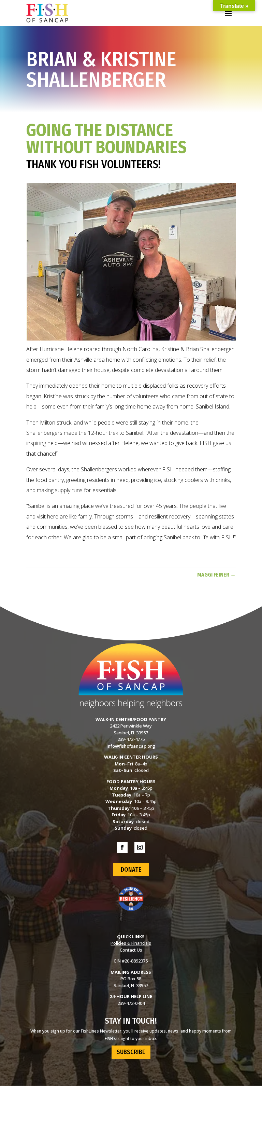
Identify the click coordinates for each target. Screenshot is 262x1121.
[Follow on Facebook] (122, 847)
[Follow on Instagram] (139, 847)
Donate (131, 869)
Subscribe (131, 1052)
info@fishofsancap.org (130, 746)
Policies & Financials (131, 943)
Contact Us (131, 950)
